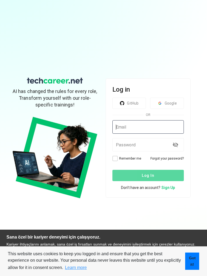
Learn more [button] (76, 267)
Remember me (130, 158)
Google (171, 103)
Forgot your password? (167, 158)
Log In (148, 175)
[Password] (175, 144)
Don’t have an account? (148, 187)
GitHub (133, 103)
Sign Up (168, 187)
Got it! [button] (192, 261)
